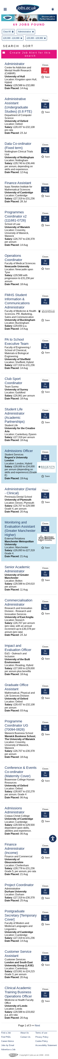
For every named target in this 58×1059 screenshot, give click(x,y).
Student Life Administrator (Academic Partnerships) (15, 415)
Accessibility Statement (46, 1045)
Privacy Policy (41, 1037)
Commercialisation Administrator (18, 602)
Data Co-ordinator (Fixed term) (18, 146)
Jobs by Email (7, 1045)
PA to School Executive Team (16, 342)
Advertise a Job (8, 1049)
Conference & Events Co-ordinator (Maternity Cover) (21, 772)
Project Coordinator (19, 885)
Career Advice (7, 1041)
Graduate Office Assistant (16, 687)
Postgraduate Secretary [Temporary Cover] (21, 915)
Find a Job (6, 1033)
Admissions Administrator (14, 810)
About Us (24, 1033)
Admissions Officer (19, 451)
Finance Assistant (18, 183)
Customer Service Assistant (18, 954)
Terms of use (41, 1033)
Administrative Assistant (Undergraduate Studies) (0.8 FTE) (18, 105)
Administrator (14, 64)
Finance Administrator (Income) (14, 848)
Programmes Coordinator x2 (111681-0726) (16, 216)
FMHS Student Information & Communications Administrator (17, 301)
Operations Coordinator (13, 258)
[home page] (27, 12)
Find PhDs (6, 1037)
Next (37, 1025)
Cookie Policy (41, 1041)
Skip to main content (12, 2)
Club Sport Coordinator (13, 381)
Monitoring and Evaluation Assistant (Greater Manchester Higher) (20, 528)
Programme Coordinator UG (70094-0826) (16, 725)
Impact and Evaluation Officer (18, 648)
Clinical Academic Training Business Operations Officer (18, 992)
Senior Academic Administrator (17, 569)
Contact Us (25, 1037)
